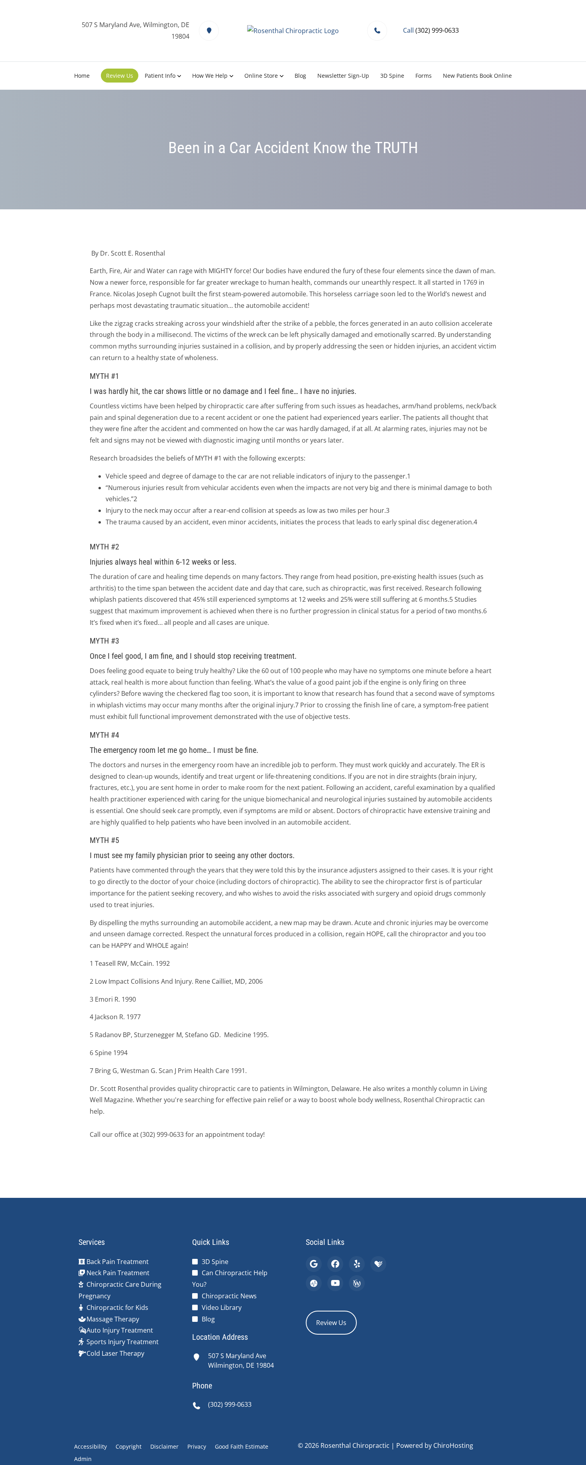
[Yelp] (357, 1264)
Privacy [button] (196, 1446)
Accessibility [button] (90, 1446)
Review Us (119, 75)
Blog (300, 75)
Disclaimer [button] (164, 1446)
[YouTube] (335, 1283)
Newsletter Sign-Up (343, 75)
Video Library (222, 1307)
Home (82, 75)
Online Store (261, 75)
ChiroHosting (453, 1445)
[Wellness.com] (357, 1283)
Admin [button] (83, 1459)
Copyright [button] (129, 1446)
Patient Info (160, 75)
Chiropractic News (229, 1296)
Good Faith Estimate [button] (241, 1446)
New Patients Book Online (477, 75)
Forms (423, 75)
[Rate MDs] (314, 1283)
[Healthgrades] (378, 1264)
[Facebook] (335, 1264)
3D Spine (392, 75)
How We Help (210, 75)
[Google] (314, 1264)
